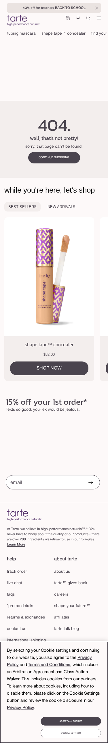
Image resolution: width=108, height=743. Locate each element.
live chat (14, 583)
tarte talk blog (66, 629)
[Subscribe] (90, 483)
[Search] (88, 20)
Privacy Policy (20, 708)
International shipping (26, 640)
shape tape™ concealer (63, 33)
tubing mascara (21, 33)
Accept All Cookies (71, 721)
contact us (16, 629)
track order (17, 572)
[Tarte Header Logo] (23, 21)
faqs (11, 594)
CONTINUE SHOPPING (54, 157)
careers (61, 594)
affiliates (61, 617)
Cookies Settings (71, 733)
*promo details (20, 606)
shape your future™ (72, 606)
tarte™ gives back (70, 583)
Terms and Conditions (49, 665)
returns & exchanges (26, 617)
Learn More (16, 544)
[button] (67, 20)
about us (62, 572)
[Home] (24, 515)
